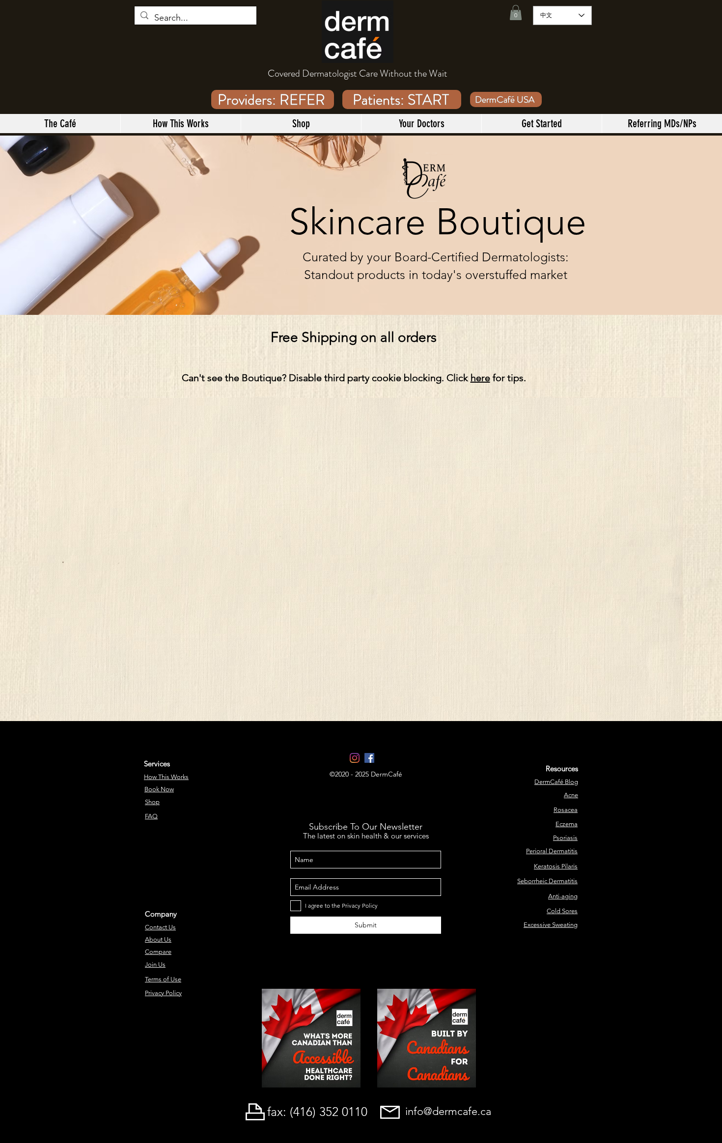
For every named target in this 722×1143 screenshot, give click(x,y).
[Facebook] (369, 758)
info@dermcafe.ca (448, 1111)
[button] (515, 12)
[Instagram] (355, 758)
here (480, 378)
